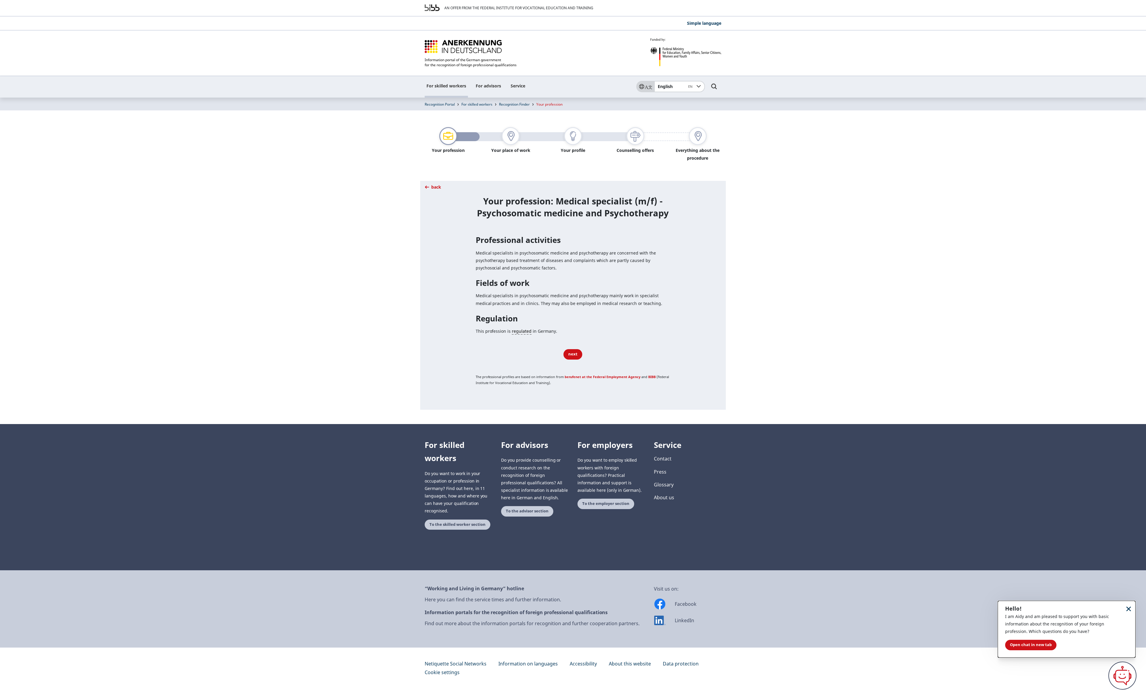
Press (660, 472)
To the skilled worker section (457, 524)
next (572, 354)
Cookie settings (442, 672)
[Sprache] (645, 86)
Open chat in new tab (1031, 644)
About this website (630, 663)
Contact (662, 458)
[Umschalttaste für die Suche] (714, 89)
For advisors (488, 86)
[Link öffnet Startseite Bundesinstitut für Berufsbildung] (432, 7)
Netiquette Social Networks (455, 663)
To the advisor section (527, 511)
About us (664, 497)
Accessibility (583, 663)
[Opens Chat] (1122, 676)
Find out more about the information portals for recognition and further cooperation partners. (532, 623)
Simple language (704, 23)
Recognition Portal (440, 104)
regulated (522, 331)
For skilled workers (446, 86)
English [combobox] (675, 86)
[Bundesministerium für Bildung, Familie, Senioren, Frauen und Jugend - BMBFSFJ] (685, 52)
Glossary (664, 484)
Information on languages (528, 663)
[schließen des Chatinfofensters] (1128, 609)
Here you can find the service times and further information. (493, 599)
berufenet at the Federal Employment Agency (602, 377)
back (435, 187)
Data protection (681, 663)
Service (518, 86)
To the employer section (605, 503)
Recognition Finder (514, 104)
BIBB (652, 377)
